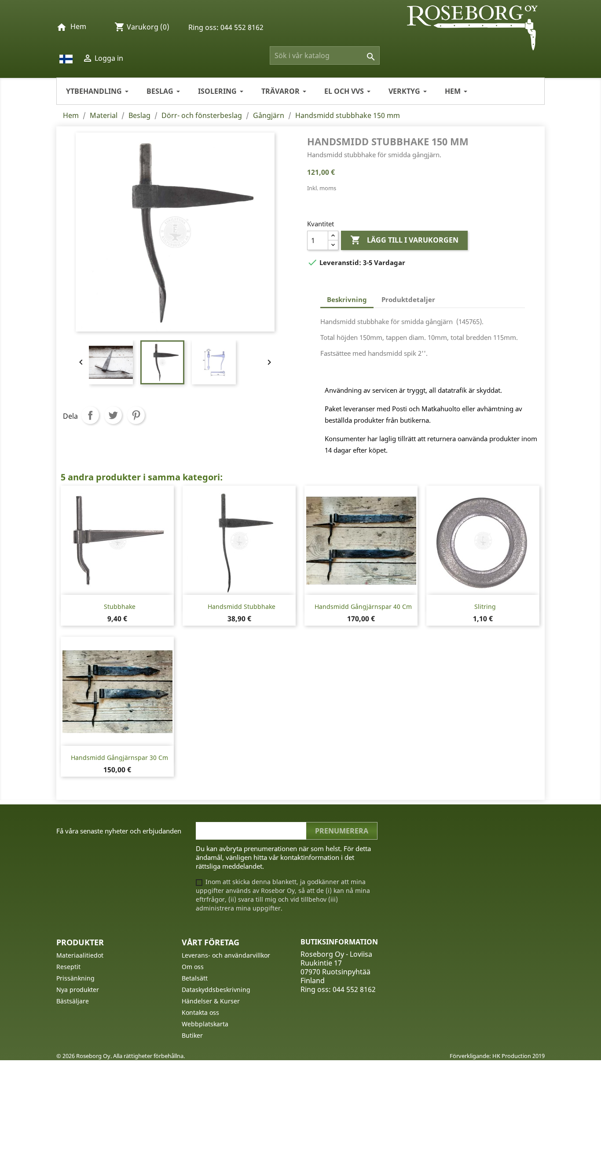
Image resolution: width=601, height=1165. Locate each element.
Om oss (193, 966)
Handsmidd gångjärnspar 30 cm (119, 757)
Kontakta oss (200, 1012)
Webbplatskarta (205, 1024)
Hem (78, 26)
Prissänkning (75, 978)
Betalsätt (195, 978)
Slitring (485, 606)
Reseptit (68, 966)
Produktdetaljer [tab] (408, 299)
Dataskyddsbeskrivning (216, 989)
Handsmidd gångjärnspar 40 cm (363, 606)
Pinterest (136, 415)
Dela (90, 415)
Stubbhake (120, 606)
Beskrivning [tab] (347, 299)
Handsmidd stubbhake (241, 606)
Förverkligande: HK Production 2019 (497, 1056)
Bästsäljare (72, 1001)
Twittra (113, 415)
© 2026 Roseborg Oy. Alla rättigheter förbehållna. (120, 1056)
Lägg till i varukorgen (404, 240)
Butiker (192, 1035)
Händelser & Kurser (211, 1001)
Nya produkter (77, 989)
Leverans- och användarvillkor (226, 955)
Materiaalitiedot (79, 955)
